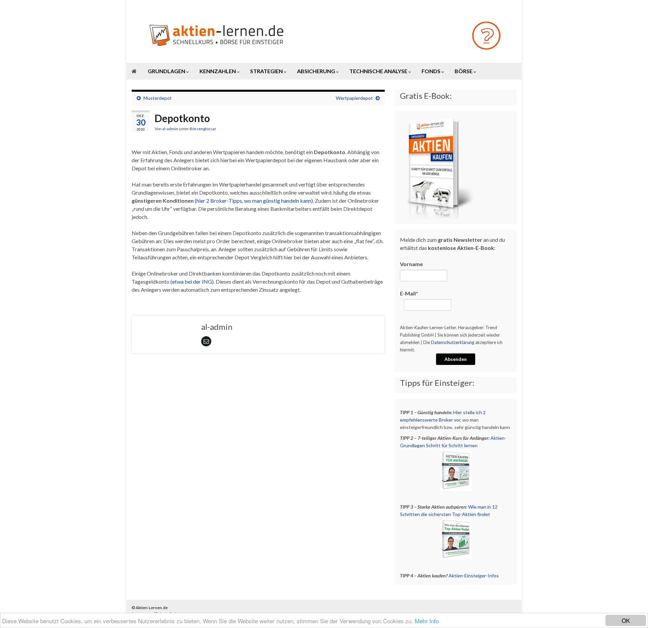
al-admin (170, 128)
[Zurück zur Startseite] (324, 35)
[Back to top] (632, 612)
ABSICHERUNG (316, 71)
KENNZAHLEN (218, 71)
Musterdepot (157, 98)
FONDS (431, 71)
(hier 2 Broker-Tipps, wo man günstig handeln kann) (254, 200)
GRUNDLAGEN (167, 71)
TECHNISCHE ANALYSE (378, 71)
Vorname (411, 264)
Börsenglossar (203, 128)
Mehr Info (427, 621)
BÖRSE (464, 71)
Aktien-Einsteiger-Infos (474, 575)
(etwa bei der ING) (192, 281)
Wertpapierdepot (354, 98)
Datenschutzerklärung (452, 342)
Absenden (455, 359)
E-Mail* (409, 293)
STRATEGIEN (267, 71)
